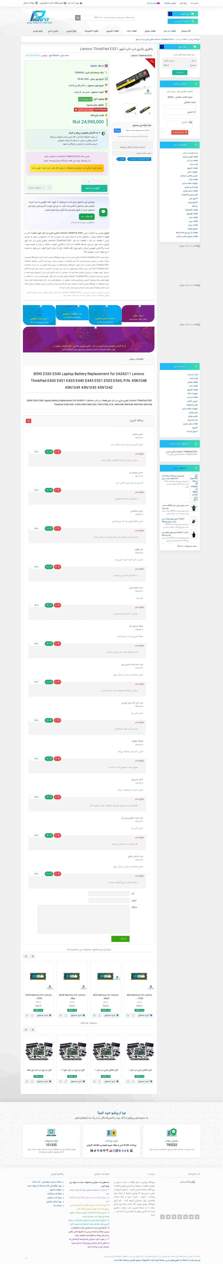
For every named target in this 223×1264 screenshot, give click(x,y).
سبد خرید (179, 14)
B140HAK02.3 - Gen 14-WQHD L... (139, 996)
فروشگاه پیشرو (194, 39)
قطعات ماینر (193, 217)
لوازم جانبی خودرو (191, 187)
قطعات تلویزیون (192, 213)
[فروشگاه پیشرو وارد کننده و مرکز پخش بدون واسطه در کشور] (40, 17)
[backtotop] (26, 1258)
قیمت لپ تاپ (193, 374)
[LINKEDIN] (185, 1217)
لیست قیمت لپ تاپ (190, 153)
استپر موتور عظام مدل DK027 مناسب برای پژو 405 (175, 534)
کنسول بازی (193, 198)
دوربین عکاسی (192, 401)
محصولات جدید (179, 468)
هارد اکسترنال (193, 420)
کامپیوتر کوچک (192, 228)
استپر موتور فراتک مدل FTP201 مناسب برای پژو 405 (173, 520)
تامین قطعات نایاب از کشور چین (51, 3)
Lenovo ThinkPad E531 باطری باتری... (181, 452)
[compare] (49, 188)
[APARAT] (179, 1217)
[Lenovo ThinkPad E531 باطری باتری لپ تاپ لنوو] (130, 110)
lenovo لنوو (54, 55)
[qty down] (99, 182)
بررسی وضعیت (178, 132)
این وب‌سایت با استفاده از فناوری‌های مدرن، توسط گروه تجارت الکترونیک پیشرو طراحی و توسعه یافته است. (156, 1260)
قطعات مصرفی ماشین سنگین (187, 236)
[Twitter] (197, 1217)
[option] (38, 990)
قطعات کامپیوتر (192, 389)
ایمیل (134, 900)
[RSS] (162, 1217)
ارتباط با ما (57, 1205)
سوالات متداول (29, 3)
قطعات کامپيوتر (192, 168)
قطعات (122, 159)
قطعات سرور (193, 221)
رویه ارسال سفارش (54, 1201)
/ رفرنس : (44, 55)
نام (133, 893)
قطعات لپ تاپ (181, 39)
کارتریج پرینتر (193, 202)
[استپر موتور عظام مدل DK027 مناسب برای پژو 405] (194, 535)
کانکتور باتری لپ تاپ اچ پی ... (38, 1070)
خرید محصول (42, 1015)
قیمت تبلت (194, 164)
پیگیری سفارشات (170, 3)
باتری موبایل (193, 412)
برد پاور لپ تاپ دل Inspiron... (72, 1070)
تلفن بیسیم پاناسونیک (189, 194)
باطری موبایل (193, 416)
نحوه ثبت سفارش (54, 1197)
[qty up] (104, 182)
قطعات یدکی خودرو (190, 190)
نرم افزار (195, 206)
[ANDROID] (174, 1217)
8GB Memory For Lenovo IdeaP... (38, 996)
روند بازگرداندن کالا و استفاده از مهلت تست (44, 1186)
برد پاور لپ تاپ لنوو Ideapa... (106, 1070)
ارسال (123, 938)
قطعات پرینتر (193, 225)
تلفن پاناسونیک (192, 404)
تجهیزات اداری (192, 171)
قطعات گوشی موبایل (190, 156)
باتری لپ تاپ (152, 3)
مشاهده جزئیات (34, 188)
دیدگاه (134, 907)
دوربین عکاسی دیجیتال (189, 175)
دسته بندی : (64, 55)
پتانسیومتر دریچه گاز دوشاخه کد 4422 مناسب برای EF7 (173, 477)
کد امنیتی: (191, 112)
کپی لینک (117, 130)
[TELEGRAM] (191, 1217)
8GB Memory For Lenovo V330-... (105, 996)
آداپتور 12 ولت (192, 431)
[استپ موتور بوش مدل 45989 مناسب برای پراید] (194, 508)
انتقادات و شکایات (54, 1193)
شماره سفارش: (190, 102)
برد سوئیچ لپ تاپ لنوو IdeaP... (139, 1070)
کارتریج (195, 427)
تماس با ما (194, 3)
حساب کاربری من (181, 21)
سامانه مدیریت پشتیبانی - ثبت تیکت (47, 1182)
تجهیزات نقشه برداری (190, 183)
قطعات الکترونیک (191, 209)
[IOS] (168, 1217)
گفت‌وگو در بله (87, 216)
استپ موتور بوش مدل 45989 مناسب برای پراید (175, 507)
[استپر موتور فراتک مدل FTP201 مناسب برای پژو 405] (194, 521)
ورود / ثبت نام (73, 3)
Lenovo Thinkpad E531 (140, 159)
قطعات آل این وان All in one (187, 232)
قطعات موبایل (193, 382)
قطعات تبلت (193, 179)
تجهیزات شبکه (193, 393)
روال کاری (183, 3)
